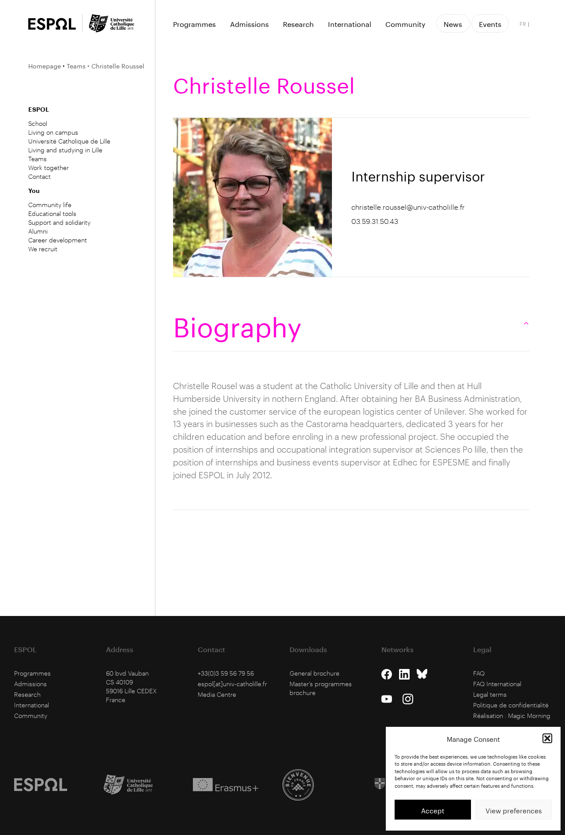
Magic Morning (529, 715)
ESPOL (38, 109)
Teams (76, 65)
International (349, 23)
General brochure (314, 673)
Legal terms (490, 694)
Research (298, 23)
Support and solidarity (59, 222)
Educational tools (52, 213)
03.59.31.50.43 (374, 221)
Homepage (44, 65)
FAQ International (497, 684)
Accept (432, 810)
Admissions (249, 23)
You (34, 190)
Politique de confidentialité (511, 705)
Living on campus (53, 132)
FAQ (479, 673)
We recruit (42, 249)
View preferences (514, 810)
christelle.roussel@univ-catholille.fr (408, 207)
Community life (50, 204)
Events (490, 23)
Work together (48, 167)
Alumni (38, 231)
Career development (57, 240)
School (37, 123)
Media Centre (217, 694)
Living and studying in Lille (65, 150)
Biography (237, 323)
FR (523, 23)
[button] (547, 738)
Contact (39, 176)
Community (405, 23)
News (453, 23)
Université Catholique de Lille (69, 141)
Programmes (194, 23)
